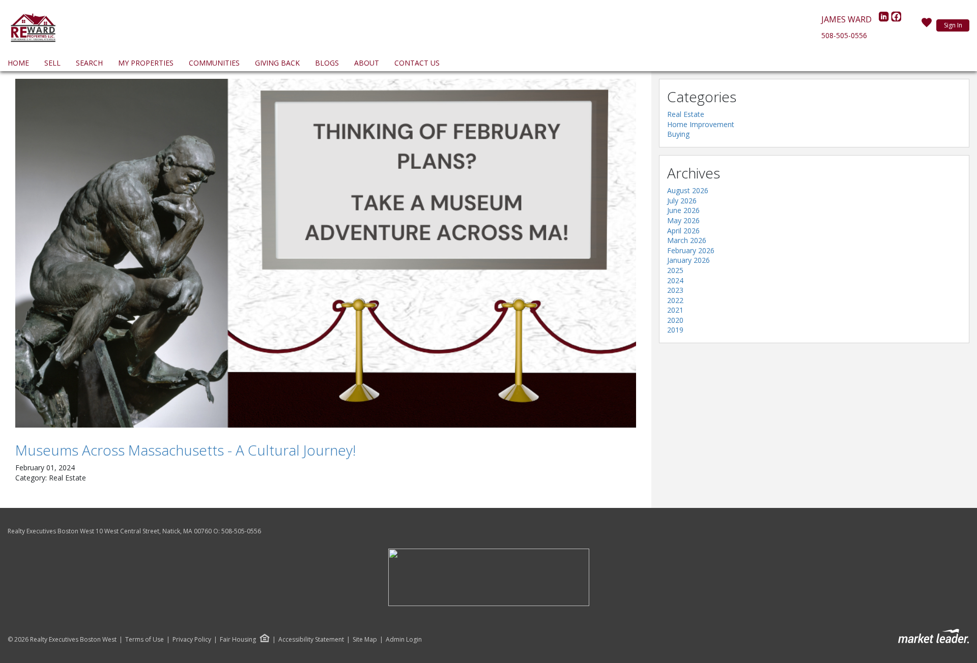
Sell (52, 63)
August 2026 (687, 190)
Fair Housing (238, 639)
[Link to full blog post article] (325, 253)
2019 (675, 330)
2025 (675, 270)
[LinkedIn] (885, 19)
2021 (675, 310)
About (366, 63)
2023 (675, 290)
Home (18, 63)
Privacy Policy (192, 640)
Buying (678, 134)
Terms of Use (144, 640)
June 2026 (683, 210)
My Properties (146, 63)
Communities (214, 63)
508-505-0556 (844, 35)
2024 (675, 280)
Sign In (953, 25)
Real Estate (685, 114)
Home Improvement (700, 124)
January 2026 (688, 260)
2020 (675, 320)
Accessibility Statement (311, 640)
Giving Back (277, 63)
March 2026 (686, 240)
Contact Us (417, 63)
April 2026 (683, 230)
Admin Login (404, 640)
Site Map (365, 640)
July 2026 (682, 200)
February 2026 (690, 250)
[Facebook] (896, 19)
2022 (675, 300)
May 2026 (683, 220)
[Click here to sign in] (927, 25)
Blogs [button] (327, 63)
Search (89, 63)
